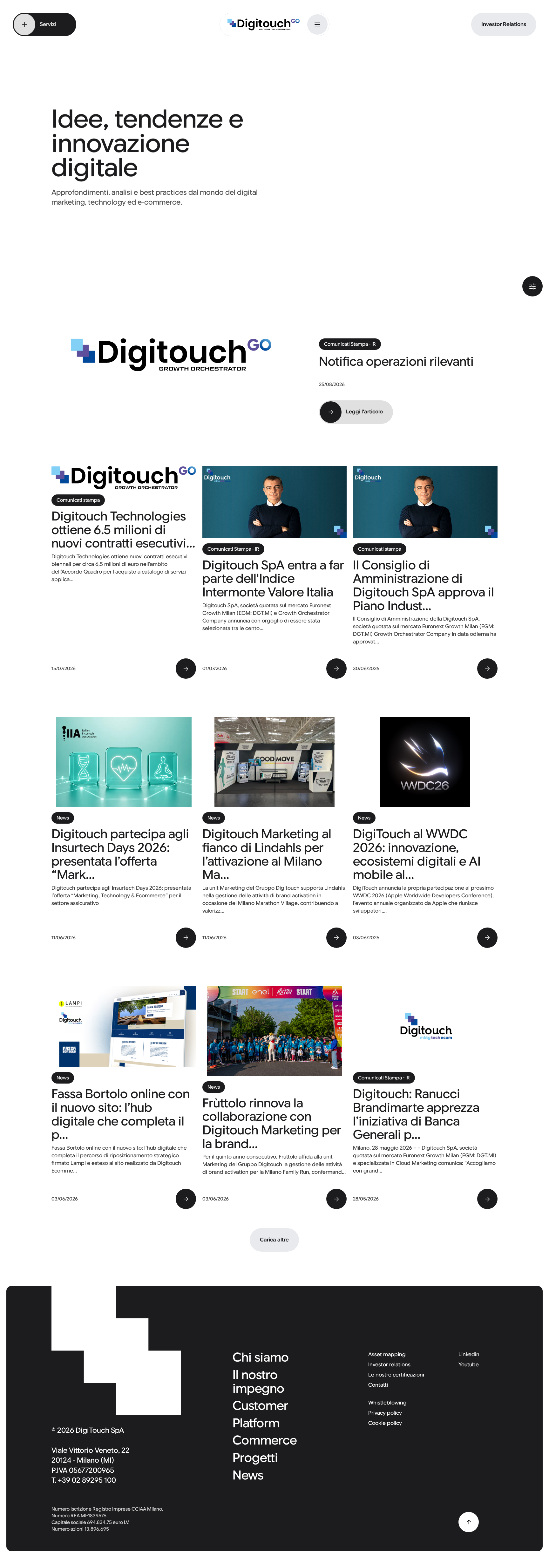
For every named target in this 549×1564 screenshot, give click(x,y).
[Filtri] (532, 286)
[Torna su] (468, 1522)
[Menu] (317, 24)
